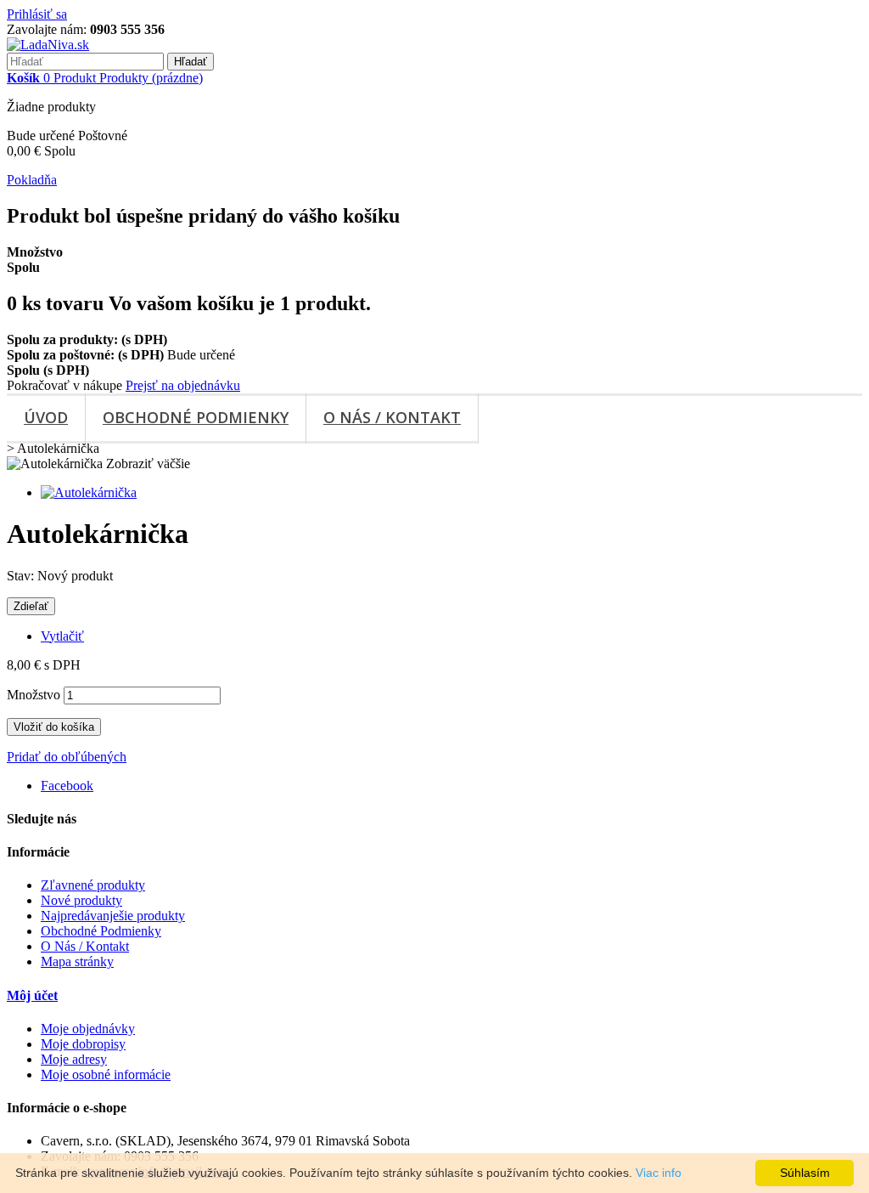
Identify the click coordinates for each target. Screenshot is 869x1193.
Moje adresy (74, 1059)
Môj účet (32, 995)
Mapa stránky (77, 961)
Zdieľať (31, 606)
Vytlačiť (62, 636)
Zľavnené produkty (93, 885)
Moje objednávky (88, 1028)
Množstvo (33, 694)
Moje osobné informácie (106, 1074)
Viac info (658, 1172)
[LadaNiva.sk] (48, 44)
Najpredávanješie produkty (113, 915)
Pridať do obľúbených (66, 756)
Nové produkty (81, 900)
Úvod (46, 417)
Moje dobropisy (83, 1044)
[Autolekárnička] (89, 492)
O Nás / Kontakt (392, 417)
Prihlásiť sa (37, 14)
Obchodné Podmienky (196, 417)
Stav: (22, 575)
